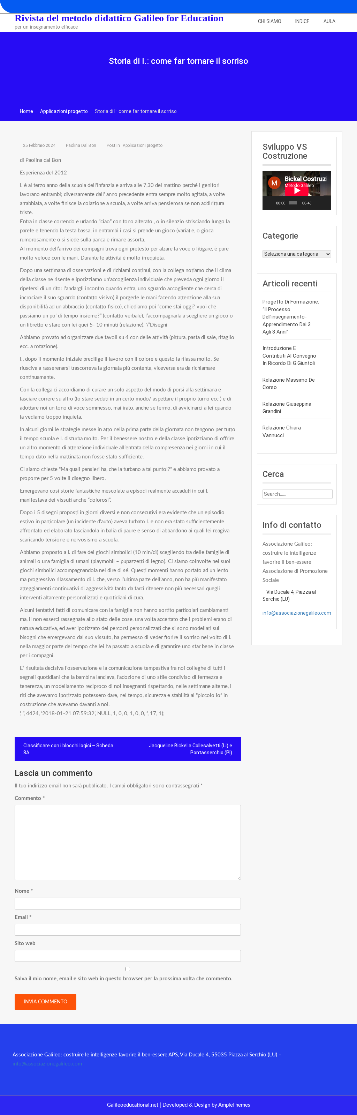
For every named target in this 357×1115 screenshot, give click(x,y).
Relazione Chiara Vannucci (282, 431)
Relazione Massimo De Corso (289, 383)
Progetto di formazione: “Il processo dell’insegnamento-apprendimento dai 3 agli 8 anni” (291, 317)
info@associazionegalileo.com (297, 613)
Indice (302, 21)
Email (23, 917)
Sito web (25, 943)
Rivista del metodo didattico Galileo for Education (119, 18)
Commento (30, 798)
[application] (297, 190)
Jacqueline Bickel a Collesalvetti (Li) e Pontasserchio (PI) (190, 749)
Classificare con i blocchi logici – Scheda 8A (68, 749)
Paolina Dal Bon (81, 145)
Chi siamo (269, 21)
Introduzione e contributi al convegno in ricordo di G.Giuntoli (289, 355)
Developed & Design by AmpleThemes (206, 1105)
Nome (24, 891)
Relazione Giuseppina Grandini (287, 407)
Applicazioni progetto (142, 145)
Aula (329, 21)
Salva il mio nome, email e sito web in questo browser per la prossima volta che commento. (124, 978)
